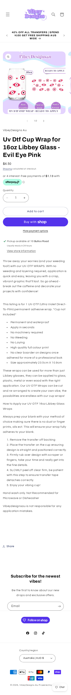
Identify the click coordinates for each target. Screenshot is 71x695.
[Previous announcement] (7, 35)
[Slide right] (44, 121)
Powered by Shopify (50, 685)
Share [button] (10, 546)
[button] (7, 14)
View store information (21, 251)
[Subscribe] (59, 606)
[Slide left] (27, 121)
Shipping (7, 169)
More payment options (35, 231)
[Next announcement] (64, 35)
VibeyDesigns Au (29, 685)
